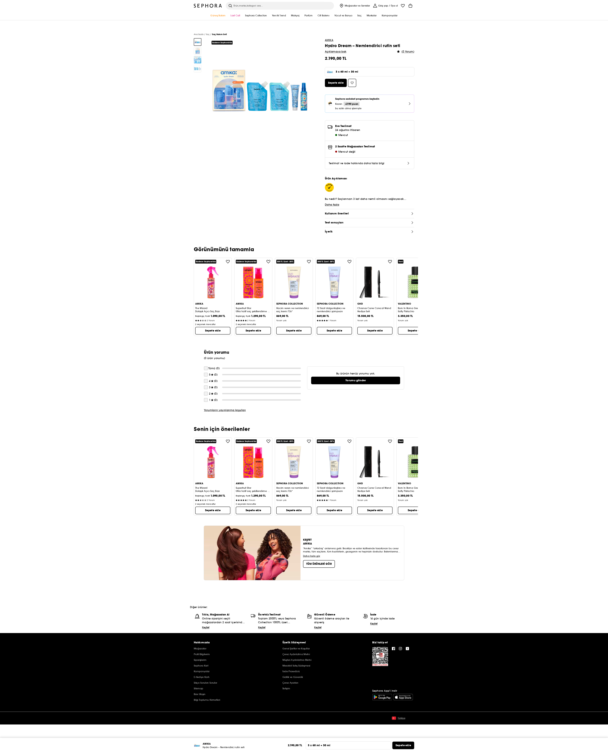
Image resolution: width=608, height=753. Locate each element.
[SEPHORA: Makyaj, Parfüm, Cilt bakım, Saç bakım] (208, 6)
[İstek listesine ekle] (227, 261)
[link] (355, 380)
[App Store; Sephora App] (403, 697)
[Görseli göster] (197, 42)
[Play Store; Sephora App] (382, 697)
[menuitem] (354, 6)
